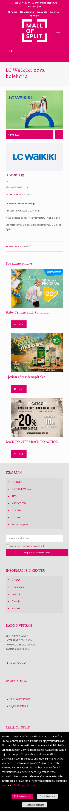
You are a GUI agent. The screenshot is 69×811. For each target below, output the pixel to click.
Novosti (42, 11)
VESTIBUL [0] (17, 175)
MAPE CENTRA (19, 503)
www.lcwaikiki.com (19, 187)
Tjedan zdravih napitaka (25, 377)
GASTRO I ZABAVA (21, 489)
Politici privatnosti (24, 785)
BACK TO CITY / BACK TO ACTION (32, 442)
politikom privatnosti (33, 546)
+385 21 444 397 (21, 2)
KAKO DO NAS (17, 663)
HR (29, 6)
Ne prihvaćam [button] (47, 796)
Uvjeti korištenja (18, 706)
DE (39, 6)
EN (34, 6)
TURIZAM (16, 510)
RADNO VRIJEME (20, 524)
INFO (14, 496)
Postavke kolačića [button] (34, 804)
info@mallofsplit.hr (46, 2)
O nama (12, 11)
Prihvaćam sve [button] (22, 796)
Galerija (54, 11)
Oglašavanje (27, 11)
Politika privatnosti (19, 698)
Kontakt (34, 15)
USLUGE (16, 517)
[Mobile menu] (58, 31)
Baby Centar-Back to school (28, 312)
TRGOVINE (17, 481)
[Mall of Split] (34, 30)
